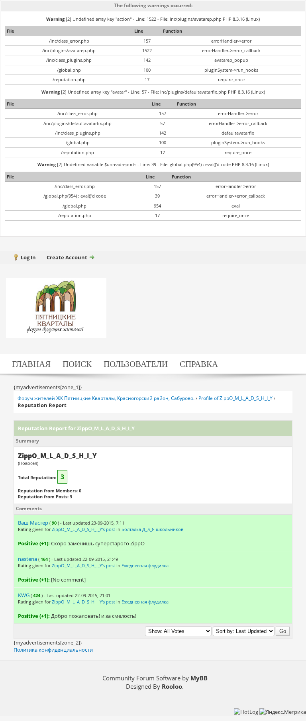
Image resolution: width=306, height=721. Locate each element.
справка (199, 363)
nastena (27, 558)
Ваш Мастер (33, 522)
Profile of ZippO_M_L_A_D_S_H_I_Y (235, 398)
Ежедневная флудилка (145, 565)
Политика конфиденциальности (53, 649)
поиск (77, 363)
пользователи (136, 363)
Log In (28, 257)
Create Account (67, 257)
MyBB (199, 678)
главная (31, 363)
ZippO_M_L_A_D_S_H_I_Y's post (83, 529)
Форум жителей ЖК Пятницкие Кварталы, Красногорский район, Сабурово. (106, 398)
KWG (23, 595)
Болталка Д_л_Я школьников (152, 529)
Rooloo (172, 686)
